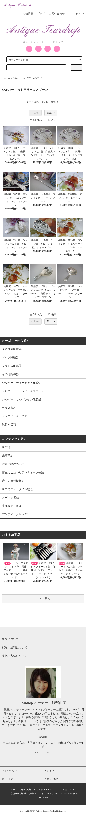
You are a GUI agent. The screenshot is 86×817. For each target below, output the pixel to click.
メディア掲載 (10, 497)
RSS (39, 797)
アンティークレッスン (16, 514)
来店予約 (7, 455)
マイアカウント (9, 770)
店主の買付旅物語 (13, 480)
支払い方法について (29, 789)
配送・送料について (50, 789)
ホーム (7, 78)
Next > (51, 112)
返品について (69, 789)
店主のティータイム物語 (17, 489)
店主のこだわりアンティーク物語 (23, 472)
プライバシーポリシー (47, 793)
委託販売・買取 (12, 505)
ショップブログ (68, 793)
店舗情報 (28, 13)
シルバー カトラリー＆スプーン (28, 78)
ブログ (41, 13)
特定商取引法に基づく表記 (22, 793)
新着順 (54, 101)
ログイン (78, 13)
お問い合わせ (57, 13)
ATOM (46, 797)
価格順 (44, 101)
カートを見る (8, 779)
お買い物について (13, 464)
